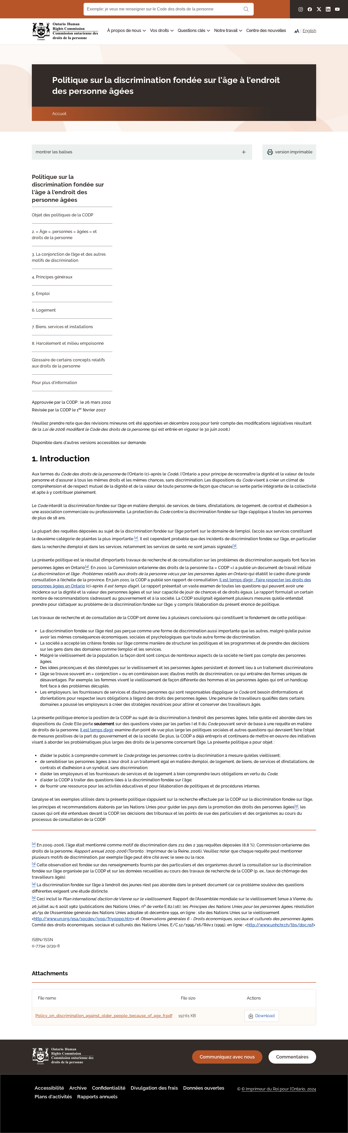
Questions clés (192, 30)
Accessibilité (49, 1088)
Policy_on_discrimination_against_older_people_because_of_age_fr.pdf (103, 1015)
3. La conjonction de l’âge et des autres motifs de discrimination (69, 257)
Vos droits (160, 30)
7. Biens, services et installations (62, 326)
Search (246, 9)
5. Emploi (41, 293)
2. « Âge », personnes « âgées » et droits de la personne (64, 234)
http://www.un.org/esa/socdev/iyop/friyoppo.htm (83, 918)
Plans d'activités (53, 1096)
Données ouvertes (203, 1088)
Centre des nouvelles (266, 30)
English (309, 30)
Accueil (59, 113)
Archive (78, 1088)
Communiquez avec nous (227, 1057)
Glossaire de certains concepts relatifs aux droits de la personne (68, 363)
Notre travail (226, 30)
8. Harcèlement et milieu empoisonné (68, 343)
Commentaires (292, 1057)
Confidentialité (108, 1088)
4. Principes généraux (52, 277)
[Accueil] (65, 31)
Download (265, 1015)
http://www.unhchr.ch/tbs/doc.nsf (280, 924)
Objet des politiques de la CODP (62, 215)
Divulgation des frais (154, 1088)
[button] (297, 31)
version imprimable (293, 152)
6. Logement (44, 310)
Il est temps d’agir (97, 730)
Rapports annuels (97, 1096)
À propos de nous (124, 30)
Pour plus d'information (54, 382)
